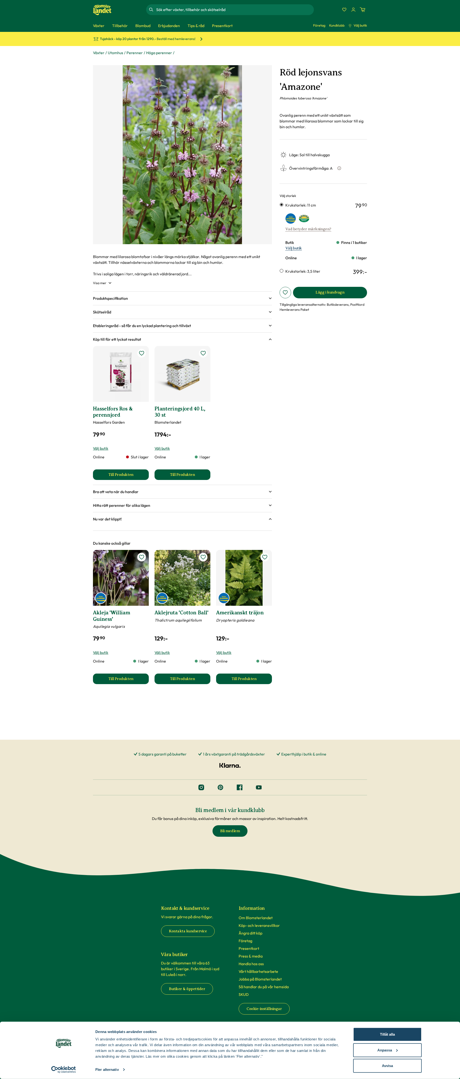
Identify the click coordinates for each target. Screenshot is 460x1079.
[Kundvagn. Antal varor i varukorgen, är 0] (362, 9)
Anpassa (384, 1050)
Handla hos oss (251, 963)
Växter (98, 52)
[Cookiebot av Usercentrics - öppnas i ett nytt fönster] (64, 1069)
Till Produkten (128, 476)
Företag (319, 25)
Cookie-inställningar (264, 1009)
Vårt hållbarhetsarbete (258, 971)
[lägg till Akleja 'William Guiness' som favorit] (141, 557)
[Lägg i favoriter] (285, 292)
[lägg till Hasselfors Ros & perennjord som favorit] (141, 353)
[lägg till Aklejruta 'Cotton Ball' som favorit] (203, 557)
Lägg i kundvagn (330, 292)
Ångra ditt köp (250, 933)
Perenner (134, 52)
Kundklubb (337, 25)
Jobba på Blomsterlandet (260, 979)
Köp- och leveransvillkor (259, 925)
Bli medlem (230, 831)
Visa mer (99, 283)
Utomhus (115, 52)
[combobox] (234, 9)
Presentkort (249, 948)
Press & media (251, 956)
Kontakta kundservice (188, 931)
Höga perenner (159, 52)
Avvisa (387, 1066)
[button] (182, 298)
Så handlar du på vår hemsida (264, 986)
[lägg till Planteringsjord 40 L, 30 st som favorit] (203, 353)
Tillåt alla (387, 1034)
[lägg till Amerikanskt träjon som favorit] (264, 557)
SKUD (244, 994)
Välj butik (360, 25)
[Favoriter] (344, 9)
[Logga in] (353, 9)
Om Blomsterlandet (256, 917)
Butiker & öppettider (187, 989)
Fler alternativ (107, 1069)
